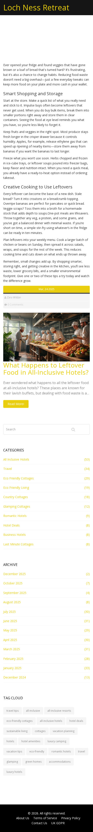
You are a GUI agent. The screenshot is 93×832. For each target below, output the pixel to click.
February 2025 (13, 659)
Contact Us (39, 823)
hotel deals (76, 721)
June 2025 (10, 621)
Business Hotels (14, 535)
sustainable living (16, 731)
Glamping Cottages (16, 506)
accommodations (60, 761)
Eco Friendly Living (16, 487)
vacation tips (14, 751)
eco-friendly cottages (19, 721)
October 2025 (12, 583)
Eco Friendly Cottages (18, 478)
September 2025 (14, 593)
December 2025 (14, 574)
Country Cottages (15, 497)
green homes (33, 761)
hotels (10, 741)
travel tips (12, 711)
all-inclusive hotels (51, 721)
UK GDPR (58, 823)
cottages (40, 731)
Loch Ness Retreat (36, 7)
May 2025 (10, 630)
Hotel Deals (11, 525)
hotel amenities (30, 741)
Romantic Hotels (15, 516)
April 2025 (10, 640)
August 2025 (12, 602)
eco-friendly (36, 751)
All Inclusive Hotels (16, 459)
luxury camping (57, 741)
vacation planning (63, 731)
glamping (12, 761)
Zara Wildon (14, 297)
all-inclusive (33, 711)
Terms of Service (45, 818)
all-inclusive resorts (59, 711)
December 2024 (14, 677)
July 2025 (9, 612)
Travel (7, 469)
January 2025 (12, 668)
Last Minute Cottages (18, 544)
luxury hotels (14, 772)
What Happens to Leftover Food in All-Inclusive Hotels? (45, 369)
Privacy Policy (70, 818)
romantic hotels (61, 751)
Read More (15, 404)
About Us (22, 818)
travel (81, 751)
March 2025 (11, 649)
